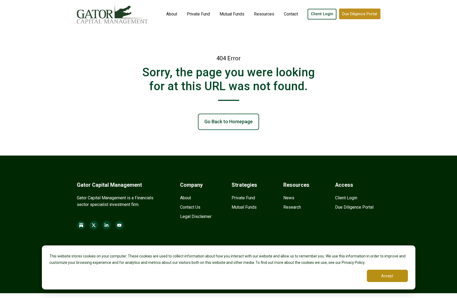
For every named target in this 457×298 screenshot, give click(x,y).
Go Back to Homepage (228, 121)
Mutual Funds (232, 14)
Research (292, 207)
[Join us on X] (93, 225)
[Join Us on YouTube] (119, 225)
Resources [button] (264, 14)
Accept (387, 276)
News (288, 197)
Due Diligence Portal (359, 13)
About (171, 14)
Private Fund (198, 14)
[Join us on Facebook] (81, 225)
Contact (291, 14)
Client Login (322, 13)
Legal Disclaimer (196, 216)
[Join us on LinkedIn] (106, 225)
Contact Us (190, 207)
